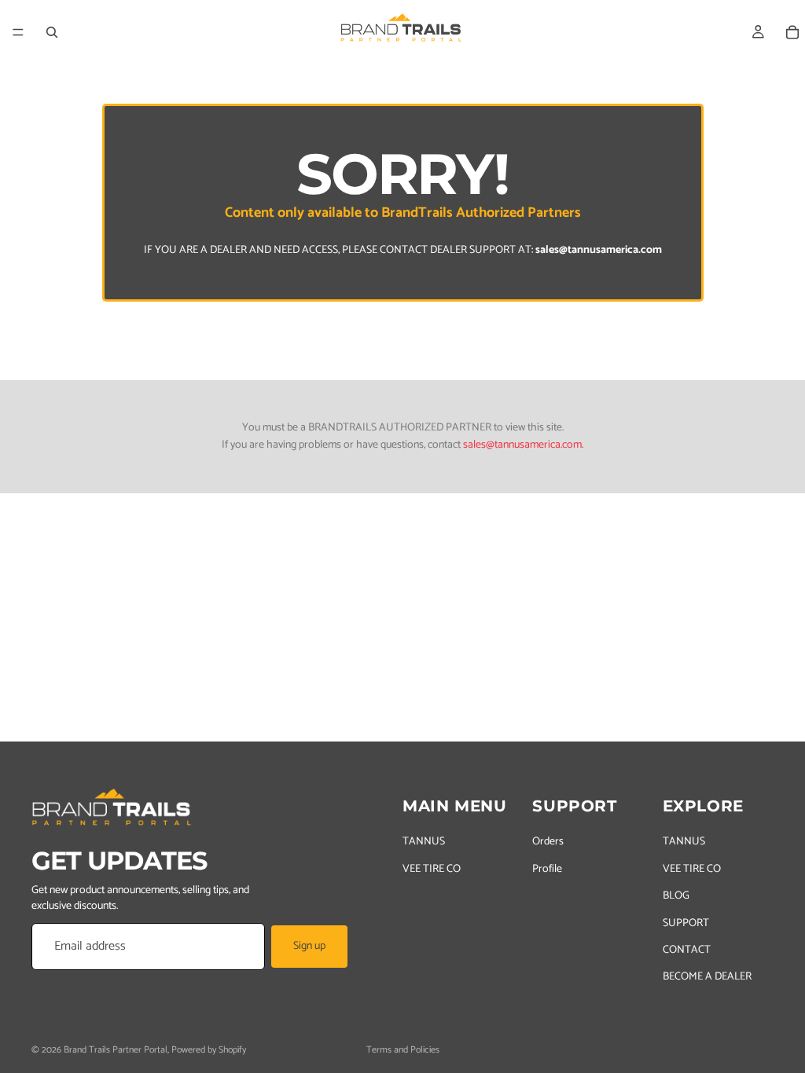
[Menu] (18, 32)
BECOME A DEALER (707, 977)
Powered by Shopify (208, 1049)
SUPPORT (686, 923)
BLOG (676, 896)
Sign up (309, 946)
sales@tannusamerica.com (598, 250)
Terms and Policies (402, 1049)
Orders (548, 842)
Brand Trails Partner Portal (115, 1049)
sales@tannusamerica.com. (523, 445)
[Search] (52, 32)
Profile (547, 869)
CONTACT (687, 950)
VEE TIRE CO (431, 869)
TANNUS (423, 842)
